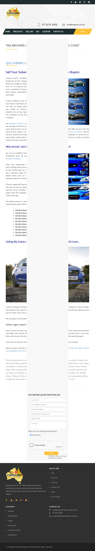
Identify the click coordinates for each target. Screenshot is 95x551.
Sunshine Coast (14, 530)
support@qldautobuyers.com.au (65, 516)
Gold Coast (12, 525)
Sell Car (29, 32)
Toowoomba (12, 516)
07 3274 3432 (49, 25)
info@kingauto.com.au (76, 24)
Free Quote (18, 32)
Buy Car (55, 478)
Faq (37, 32)
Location (46, 32)
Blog (83, 32)
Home (7, 32)
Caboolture (12, 535)
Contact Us (58, 32)
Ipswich (11, 511)
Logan (10, 521)
